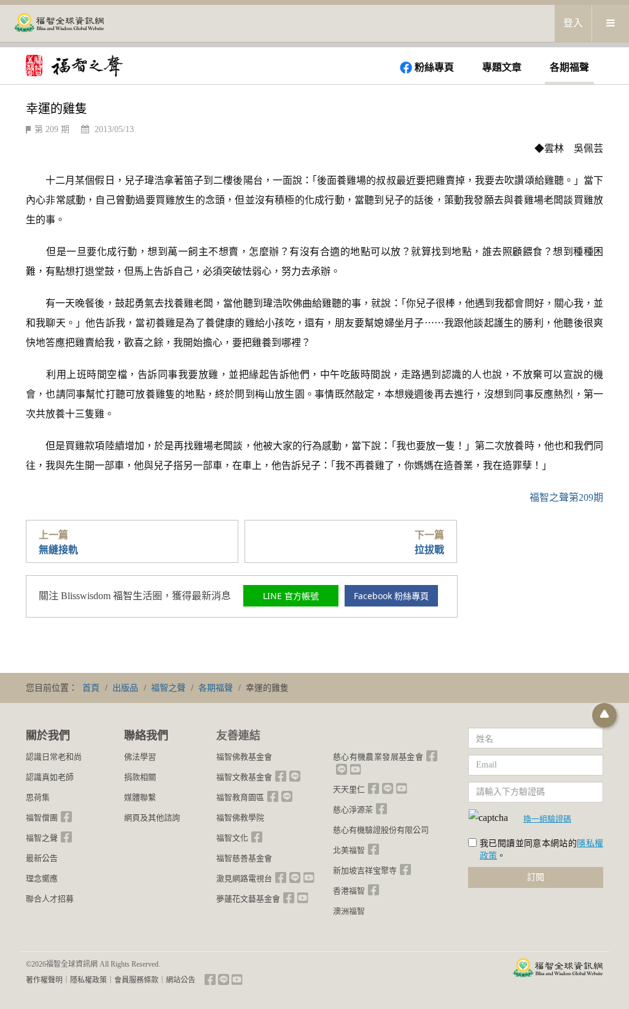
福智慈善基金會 (244, 858)
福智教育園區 (240, 797)
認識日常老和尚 (54, 756)
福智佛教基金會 (244, 756)
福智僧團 (42, 817)
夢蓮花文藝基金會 (248, 898)
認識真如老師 (50, 777)
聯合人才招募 (50, 898)
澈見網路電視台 (244, 878)
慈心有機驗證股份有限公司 (381, 829)
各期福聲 (569, 67)
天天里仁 (349, 789)
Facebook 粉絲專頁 (391, 596)
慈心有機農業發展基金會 (378, 756)
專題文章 (502, 67)
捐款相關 (140, 777)
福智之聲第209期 (566, 497)
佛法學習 (140, 756)
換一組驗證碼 (547, 818)
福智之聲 (42, 837)
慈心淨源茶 (353, 809)
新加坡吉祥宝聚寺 (365, 870)
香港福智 (349, 890)
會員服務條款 (136, 980)
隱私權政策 (88, 980)
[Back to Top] (604, 715)
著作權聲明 (44, 980)
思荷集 (38, 797)
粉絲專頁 (434, 67)
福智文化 (232, 837)
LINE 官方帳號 (291, 596)
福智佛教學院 (240, 817)
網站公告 (180, 980)
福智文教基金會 (244, 777)
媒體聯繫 (140, 797)
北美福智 (349, 850)
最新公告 (42, 858)
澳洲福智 (349, 911)
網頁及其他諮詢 (152, 817)
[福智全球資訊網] (58, 23)
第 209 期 (51, 129)
